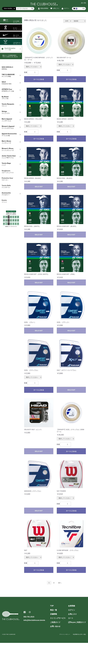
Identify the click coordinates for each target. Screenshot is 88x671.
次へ (59, 583)
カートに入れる (38, 79)
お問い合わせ (55, 626)
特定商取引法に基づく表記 (79, 634)
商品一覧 (53, 610)
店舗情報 (53, 614)
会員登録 (71, 606)
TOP (52, 606)
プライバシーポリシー (64, 634)
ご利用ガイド (55, 622)
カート (70, 618)
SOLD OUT (39, 186)
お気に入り (72, 614)
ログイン (71, 610)
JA (82, 3)
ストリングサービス (58, 618)
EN (85, 3)
